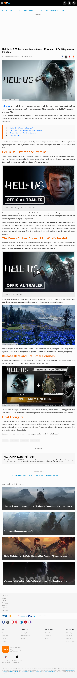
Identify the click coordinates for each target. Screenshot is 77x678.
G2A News (11, 11)
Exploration (35, 441)
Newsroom (5, 635)
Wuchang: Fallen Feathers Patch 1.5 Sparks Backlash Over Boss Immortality (35, 581)
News (4, 598)
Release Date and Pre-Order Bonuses (23, 133)
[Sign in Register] (69, 3)
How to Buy (48, 635)
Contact (4, 638)
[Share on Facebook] (62, 57)
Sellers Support (70, 633)
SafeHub (5, 608)
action (5, 441)
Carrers (4, 641)
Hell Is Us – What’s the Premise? (21, 128)
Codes (4, 600)
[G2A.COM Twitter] (7, 622)
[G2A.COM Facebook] (3, 622)
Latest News (19, 11)
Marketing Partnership (26, 633)
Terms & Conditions (13, 671)
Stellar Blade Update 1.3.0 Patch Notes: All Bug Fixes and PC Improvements (35, 556)
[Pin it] (69, 57)
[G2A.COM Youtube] (12, 622)
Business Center (70, 641)
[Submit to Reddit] (73, 57)
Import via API (69, 638)
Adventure (24, 441)
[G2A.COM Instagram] (16, 622)
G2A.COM (4, 11)
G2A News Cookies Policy (49, 671)
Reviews (4, 605)
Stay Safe (47, 638)
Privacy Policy (37, 671)
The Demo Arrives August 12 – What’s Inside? (26, 130)
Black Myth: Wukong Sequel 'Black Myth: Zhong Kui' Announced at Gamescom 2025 (38, 506)
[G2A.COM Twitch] (29, 622)
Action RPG (14, 441)
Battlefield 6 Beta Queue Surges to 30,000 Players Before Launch (38, 475)
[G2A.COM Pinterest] (25, 622)
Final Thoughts (15, 135)
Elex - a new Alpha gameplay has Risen (19, 531)
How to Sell (69, 635)
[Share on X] (66, 57)
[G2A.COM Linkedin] (21, 622)
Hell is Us (6, 106)
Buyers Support (49, 633)
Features (5, 603)
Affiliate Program (25, 635)
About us (5, 610)
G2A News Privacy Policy (26, 671)
